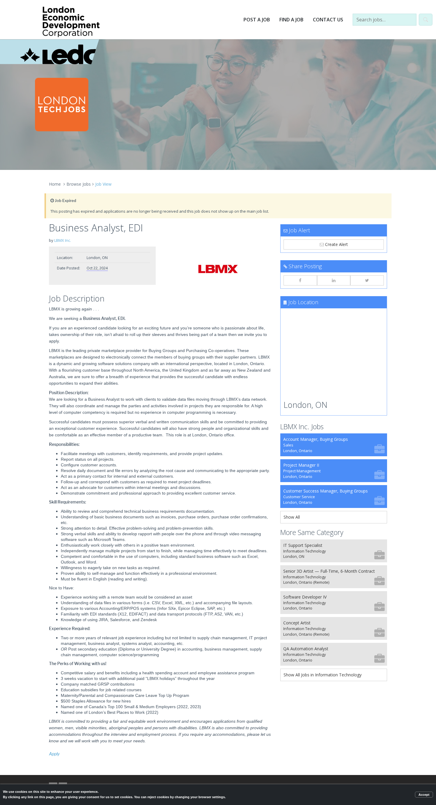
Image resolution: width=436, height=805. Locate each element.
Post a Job (257, 19)
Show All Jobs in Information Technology (323, 675)
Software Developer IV (305, 602)
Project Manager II (302, 470)
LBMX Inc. (62, 240)
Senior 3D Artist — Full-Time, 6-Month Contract (329, 576)
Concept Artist (306, 628)
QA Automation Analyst (305, 654)
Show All (292, 517)
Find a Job (291, 19)
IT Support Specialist (304, 550)
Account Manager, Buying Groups (315, 444)
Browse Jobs (78, 184)
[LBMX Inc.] (218, 269)
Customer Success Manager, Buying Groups (325, 496)
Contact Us (328, 19)
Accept (424, 794)
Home (55, 184)
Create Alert (336, 244)
